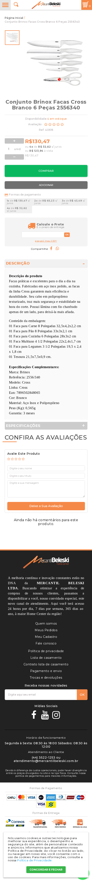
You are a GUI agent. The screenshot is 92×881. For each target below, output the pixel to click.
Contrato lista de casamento (46, 664)
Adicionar (46, 185)
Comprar (46, 170)
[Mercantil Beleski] (46, 5)
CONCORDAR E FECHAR (46, 869)
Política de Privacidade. (34, 860)
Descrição (18, 263)
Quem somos (46, 623)
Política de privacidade (46, 651)
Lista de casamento (46, 658)
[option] (12, 37)
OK (67, 234)
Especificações (23, 426)
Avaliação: (35, 124)
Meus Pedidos (46, 630)
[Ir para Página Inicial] (14, 17)
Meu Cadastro (46, 637)
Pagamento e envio (46, 671)
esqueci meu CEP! (46, 241)
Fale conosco (46, 643)
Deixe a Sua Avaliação (46, 506)
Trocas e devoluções (46, 678)
